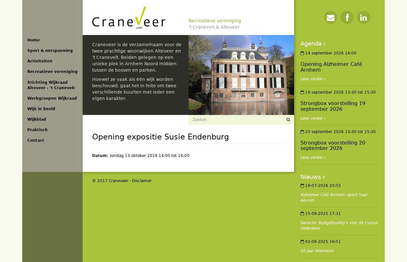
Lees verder (311, 79)
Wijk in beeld (41, 109)
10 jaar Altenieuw (317, 251)
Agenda (311, 43)
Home (33, 40)
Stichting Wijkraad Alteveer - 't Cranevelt (51, 85)
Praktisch (37, 130)
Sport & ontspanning (50, 50)
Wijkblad (36, 119)
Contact (35, 140)
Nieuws (310, 176)
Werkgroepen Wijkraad (52, 98)
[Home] (129, 17)
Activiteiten (39, 61)
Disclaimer (142, 181)
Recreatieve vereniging (52, 71)
